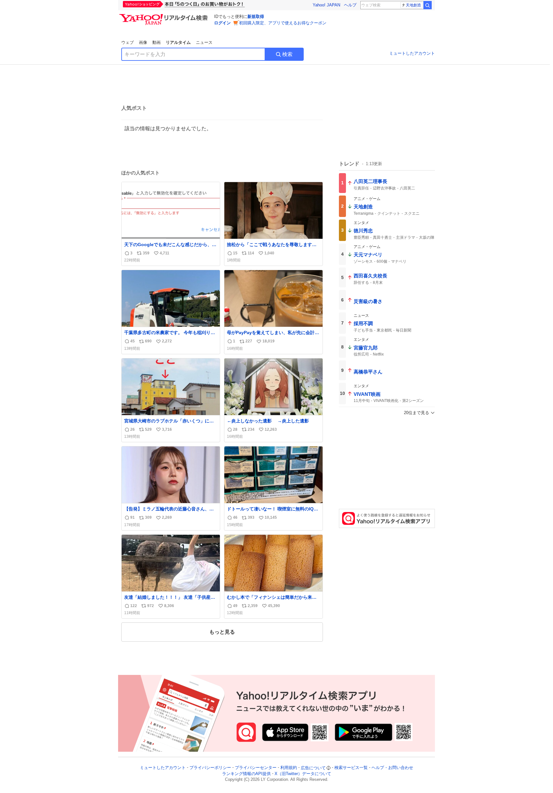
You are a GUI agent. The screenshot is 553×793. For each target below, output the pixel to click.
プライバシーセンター (255, 767)
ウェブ (127, 42)
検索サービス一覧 (351, 767)
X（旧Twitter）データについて (303, 773)
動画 (156, 42)
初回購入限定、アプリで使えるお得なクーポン (282, 22)
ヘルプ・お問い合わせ (392, 767)
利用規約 (288, 767)
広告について (313, 767)
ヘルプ (350, 5)
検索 (287, 54)
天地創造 (413, 5)
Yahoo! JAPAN (326, 5)
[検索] (427, 5)
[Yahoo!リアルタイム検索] (164, 15)
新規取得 (255, 16)
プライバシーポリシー (210, 767)
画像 (143, 42)
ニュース (204, 42)
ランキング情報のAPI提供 (246, 773)
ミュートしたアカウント (412, 53)
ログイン (222, 22)
